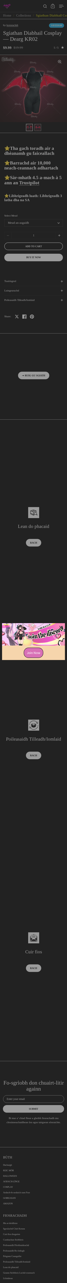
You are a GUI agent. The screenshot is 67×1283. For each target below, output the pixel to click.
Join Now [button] (33, 653)
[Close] (61, 627)
